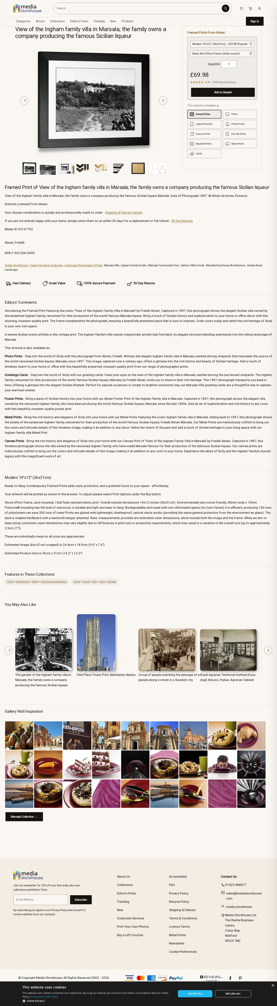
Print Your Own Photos (133, 926)
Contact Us (229, 876)
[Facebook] (230, 980)
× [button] (272, 985)
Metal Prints (177, 935)
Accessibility (178, 876)
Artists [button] (40, 21)
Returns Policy (179, 902)
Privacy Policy (178, 893)
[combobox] (138, 8)
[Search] (225, 8)
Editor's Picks (79, 21)
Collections (57, 21)
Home (10, 581)
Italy (95, 581)
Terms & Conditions (183, 918)
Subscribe (81, 899)
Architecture (22, 581)
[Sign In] (259, 8)
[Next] (163, 100)
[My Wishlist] (241, 8)
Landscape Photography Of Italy (83, 265)
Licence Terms (179, 926)
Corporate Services (130, 918)
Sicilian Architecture (16, 265)
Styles (35, 581)
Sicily (102, 581)
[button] (97, 1001)
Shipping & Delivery (182, 910)
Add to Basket (223, 92)
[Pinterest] (240, 980)
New (113, 21)
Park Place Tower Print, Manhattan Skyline (106, 675)
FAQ (172, 885)
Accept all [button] (195, 993)
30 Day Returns (182, 221)
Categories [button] (23, 21)
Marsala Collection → (24, 816)
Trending (99, 21)
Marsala (111, 581)
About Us (123, 876)
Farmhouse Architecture (54, 581)
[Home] (30, 8)
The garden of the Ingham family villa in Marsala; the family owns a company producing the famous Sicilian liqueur (43, 680)
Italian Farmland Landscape (46, 265)
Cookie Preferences (183, 952)
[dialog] (138, 993)
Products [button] (127, 21)
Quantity (214, 64)
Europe (86, 581)
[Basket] (250, 8)
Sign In (255, 21)
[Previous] (24, 100)
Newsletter (176, 943)
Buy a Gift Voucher (130, 935)
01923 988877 (235, 885)
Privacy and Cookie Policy (44, 996)
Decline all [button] (233, 993)
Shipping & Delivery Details (123, 212)
